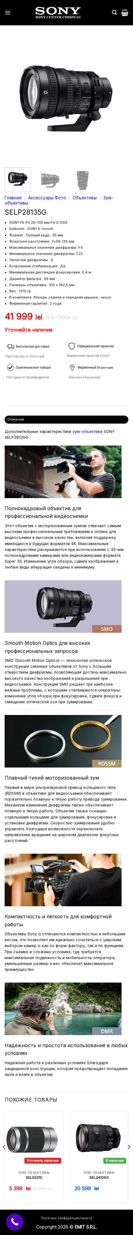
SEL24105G (99, 1177)
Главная (13, 197)
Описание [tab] (15, 419)
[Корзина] (124, 12)
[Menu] (8, 12)
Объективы (85, 197)
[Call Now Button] (14, 1221)
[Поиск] (114, 12)
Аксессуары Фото (47, 197)
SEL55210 (34, 1177)
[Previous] (14, 99)
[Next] (118, 99)
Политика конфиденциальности (66, 1218)
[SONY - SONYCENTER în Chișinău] (58, 13)
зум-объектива (87, 431)
